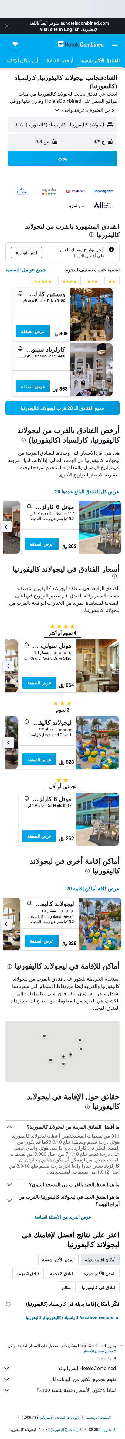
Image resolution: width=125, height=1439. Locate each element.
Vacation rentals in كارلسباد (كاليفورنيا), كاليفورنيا (72, 1317)
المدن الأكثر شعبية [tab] (58, 1259)
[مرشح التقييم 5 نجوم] (43, 282)
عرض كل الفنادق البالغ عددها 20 (87, 491)
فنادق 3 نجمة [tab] (61, 1273)
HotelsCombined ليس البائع (87, 1368)
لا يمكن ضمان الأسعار (99, 1350)
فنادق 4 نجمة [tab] (28, 1273)
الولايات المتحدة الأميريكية (59, 1417)
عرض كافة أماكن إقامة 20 (93, 888)
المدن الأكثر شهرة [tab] (100, 1273)
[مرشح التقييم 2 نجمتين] (112, 282)
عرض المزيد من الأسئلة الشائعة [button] (62, 1217)
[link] (62, 408)
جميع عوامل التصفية (25, 269)
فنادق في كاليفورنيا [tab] (99, 1287)
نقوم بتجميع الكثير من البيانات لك (83, 1379)
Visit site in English (60, 29)
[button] (6, 26)
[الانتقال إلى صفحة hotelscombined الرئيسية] (80, 44)
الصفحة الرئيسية (98, 1417)
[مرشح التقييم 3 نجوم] (92, 282)
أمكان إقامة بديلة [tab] (100, 1259)
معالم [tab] (67, 1287)
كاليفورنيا (108, 1429)
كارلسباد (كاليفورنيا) (66, 1429)
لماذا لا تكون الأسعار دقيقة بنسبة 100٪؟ (76, 1389)
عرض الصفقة (33, 331)
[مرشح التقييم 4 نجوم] (69, 282)
